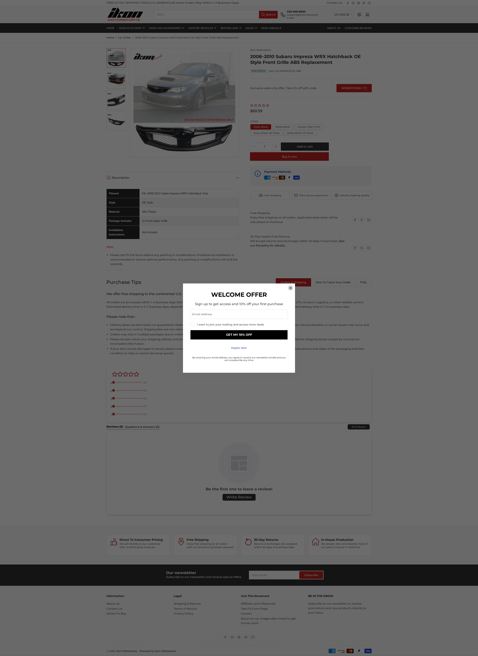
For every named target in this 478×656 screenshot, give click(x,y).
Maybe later (239, 348)
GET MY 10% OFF (239, 334)
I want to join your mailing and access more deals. (230, 324)
